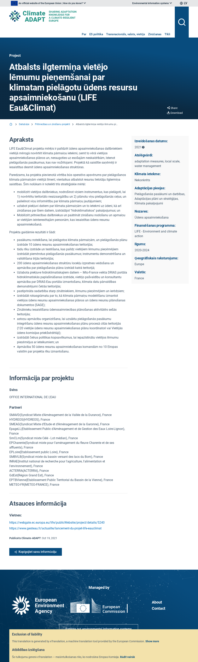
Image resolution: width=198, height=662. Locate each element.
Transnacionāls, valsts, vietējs (125, 34)
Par (84, 34)
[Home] (11, 125)
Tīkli (167, 34)
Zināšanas (154, 34)
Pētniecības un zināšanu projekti (52, 124)
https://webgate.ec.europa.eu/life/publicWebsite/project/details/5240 (57, 522)
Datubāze (24, 124)
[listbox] (48, 3)
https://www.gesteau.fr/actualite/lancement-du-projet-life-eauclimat (55, 528)
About (157, 602)
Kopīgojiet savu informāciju (37, 552)
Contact (158, 608)
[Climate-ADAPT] (90, 16)
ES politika (96, 34)
